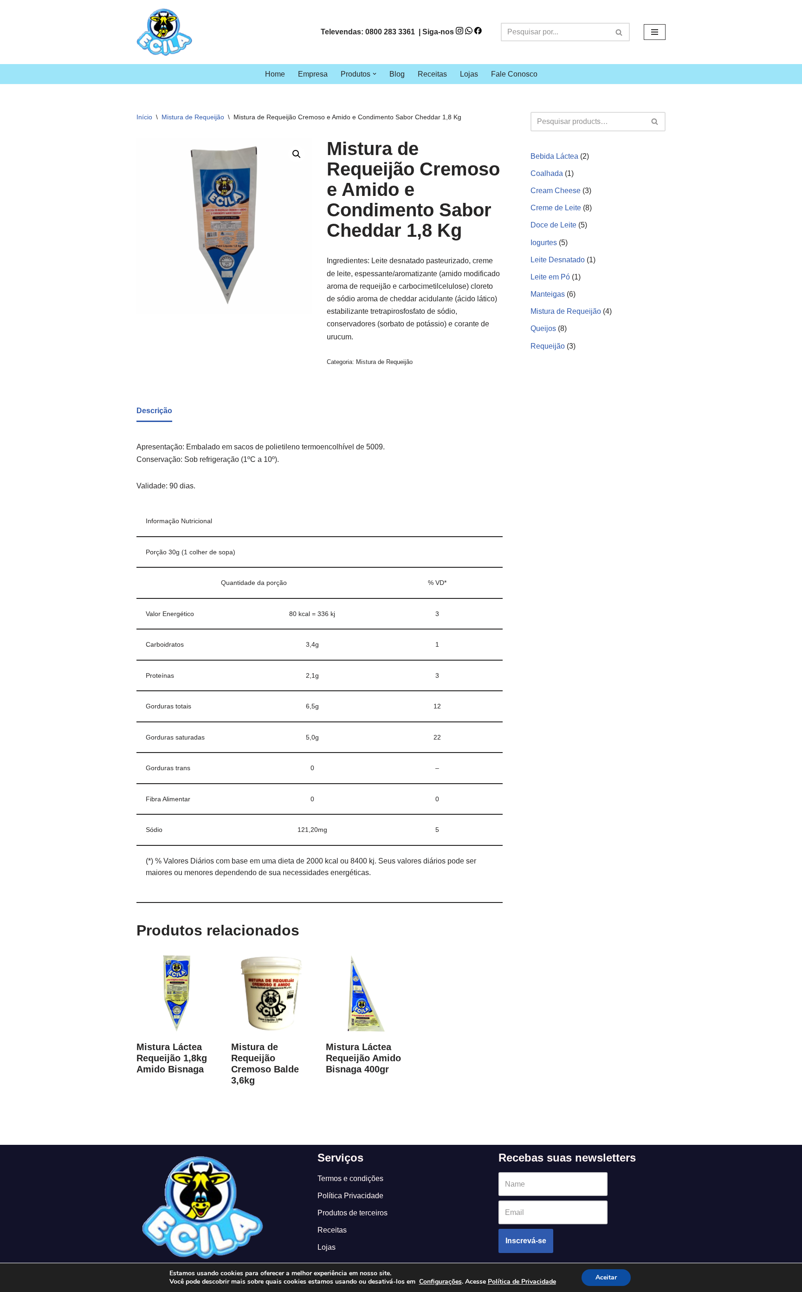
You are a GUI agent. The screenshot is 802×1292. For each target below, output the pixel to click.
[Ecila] (164, 32)
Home (275, 74)
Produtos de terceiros (352, 1213)
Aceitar (606, 1277)
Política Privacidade (350, 1196)
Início (144, 117)
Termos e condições (350, 1178)
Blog (397, 74)
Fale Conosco (514, 74)
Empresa (313, 74)
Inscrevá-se (525, 1241)
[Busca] (619, 32)
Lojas (469, 74)
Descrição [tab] (154, 411)
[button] (374, 74)
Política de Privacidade (522, 1281)
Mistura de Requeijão (193, 117)
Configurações (440, 1282)
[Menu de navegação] (655, 32)
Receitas (432, 74)
